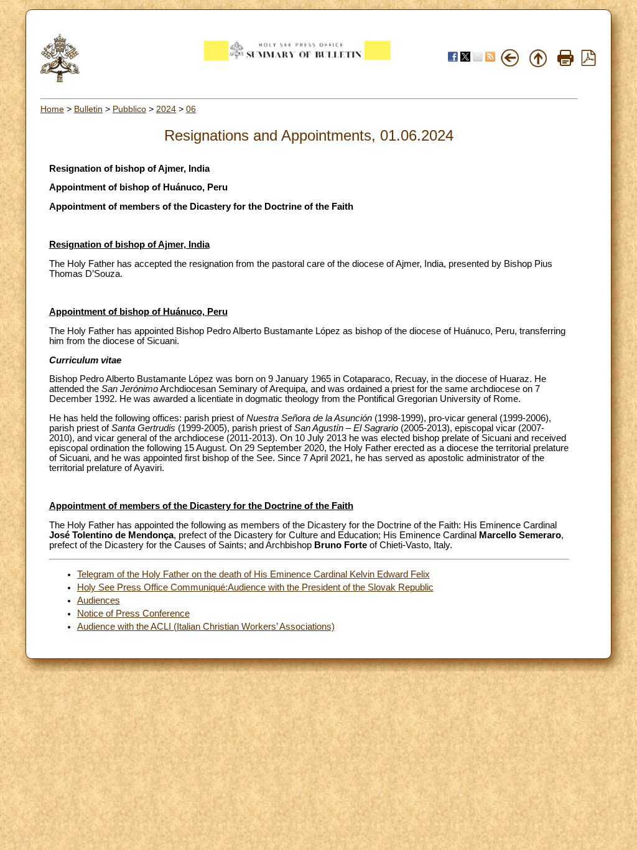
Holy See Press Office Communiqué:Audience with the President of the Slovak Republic (255, 587)
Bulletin (88, 109)
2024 (166, 109)
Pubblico (129, 109)
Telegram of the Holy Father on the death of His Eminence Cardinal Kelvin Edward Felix (253, 574)
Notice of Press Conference (133, 614)
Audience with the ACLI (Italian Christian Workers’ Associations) (206, 627)
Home (52, 109)
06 (191, 109)
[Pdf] (588, 63)
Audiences (98, 600)
